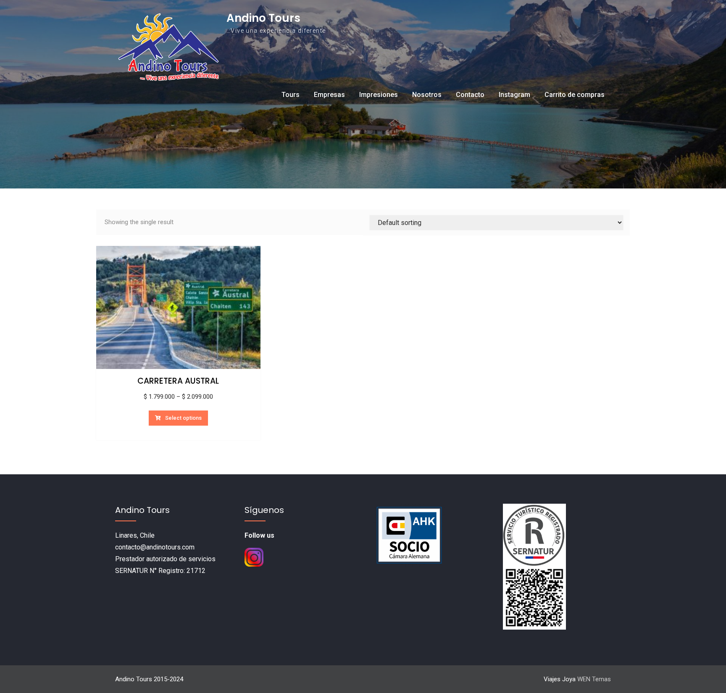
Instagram (514, 95)
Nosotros (427, 95)
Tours (290, 95)
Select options (183, 418)
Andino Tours (263, 18)
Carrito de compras (574, 95)
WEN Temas (594, 679)
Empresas (329, 95)
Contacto (470, 95)
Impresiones (378, 95)
